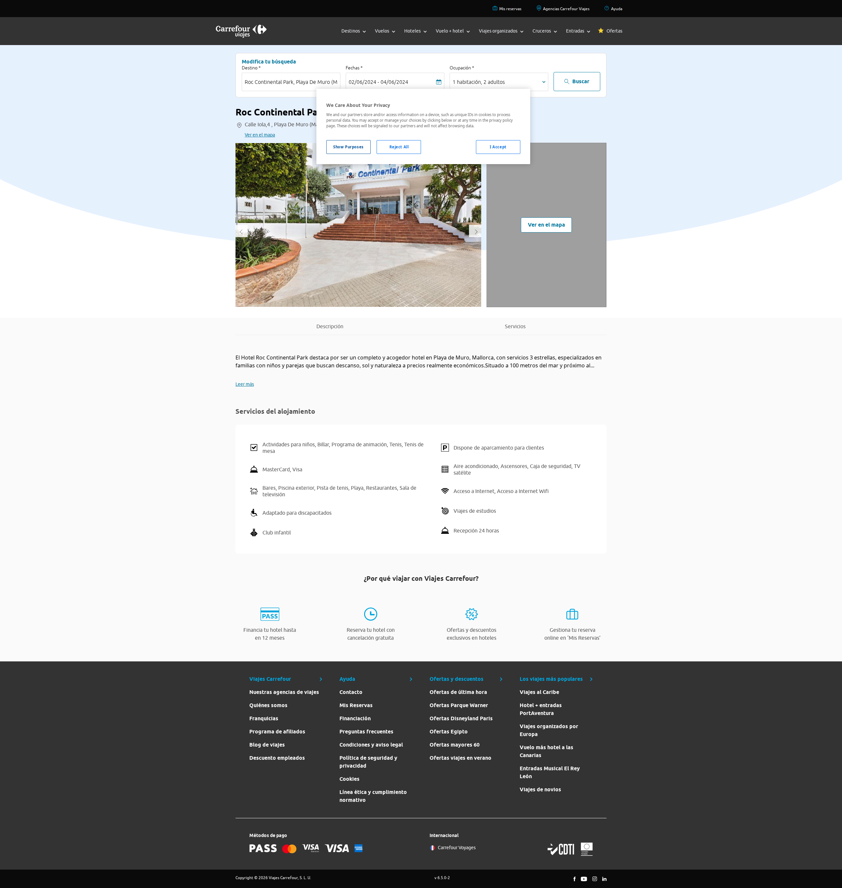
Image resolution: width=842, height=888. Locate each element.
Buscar (580, 81)
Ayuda (616, 8)
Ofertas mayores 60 (455, 745)
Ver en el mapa (260, 134)
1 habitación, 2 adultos (479, 82)
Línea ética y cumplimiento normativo (373, 796)
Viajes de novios (540, 789)
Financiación (355, 718)
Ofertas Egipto (449, 731)
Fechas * (354, 67)
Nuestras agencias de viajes (284, 692)
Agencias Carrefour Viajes (566, 8)
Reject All (399, 146)
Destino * (251, 67)
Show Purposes (348, 146)
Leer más (244, 384)
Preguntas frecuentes (366, 731)
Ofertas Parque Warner (459, 705)
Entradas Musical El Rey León (550, 772)
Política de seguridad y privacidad (368, 762)
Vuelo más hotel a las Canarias (546, 751)
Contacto (350, 692)
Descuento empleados (277, 758)
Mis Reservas (356, 705)
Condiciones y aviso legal (371, 745)
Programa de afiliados (277, 731)
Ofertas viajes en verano (460, 758)
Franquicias (263, 718)
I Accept (498, 146)
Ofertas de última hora (458, 692)
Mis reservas (510, 8)
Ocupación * (462, 67)
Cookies (349, 779)
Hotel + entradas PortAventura (541, 709)
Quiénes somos (268, 705)
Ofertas (614, 31)
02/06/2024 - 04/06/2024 (378, 82)
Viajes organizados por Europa (549, 730)
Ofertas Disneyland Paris (461, 718)
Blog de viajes (267, 745)
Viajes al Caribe (539, 692)
